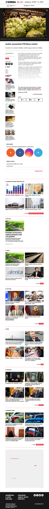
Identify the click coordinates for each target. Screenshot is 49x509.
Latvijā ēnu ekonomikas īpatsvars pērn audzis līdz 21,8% (10, 99)
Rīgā (7, 329)
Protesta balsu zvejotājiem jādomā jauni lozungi (33, 303)
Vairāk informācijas (37, 94)
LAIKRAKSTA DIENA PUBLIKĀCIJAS (15, 181)
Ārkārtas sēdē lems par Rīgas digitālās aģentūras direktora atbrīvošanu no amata (34, 344)
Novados (8, 369)
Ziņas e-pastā (23, 497)
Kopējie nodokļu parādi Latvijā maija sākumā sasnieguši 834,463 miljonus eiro (9, 111)
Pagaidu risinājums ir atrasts (14, 358)
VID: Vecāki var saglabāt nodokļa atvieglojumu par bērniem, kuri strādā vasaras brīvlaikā (9, 124)
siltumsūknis (31, 480)
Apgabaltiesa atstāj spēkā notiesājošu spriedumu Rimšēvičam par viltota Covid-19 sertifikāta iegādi (14, 439)
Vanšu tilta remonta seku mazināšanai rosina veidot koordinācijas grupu (14, 343)
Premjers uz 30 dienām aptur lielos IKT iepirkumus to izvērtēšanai (14, 317)
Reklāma (9, 499)
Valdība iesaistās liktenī (13, 209)
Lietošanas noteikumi (10, 505)
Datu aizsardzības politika (11, 506)
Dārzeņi (6, 72)
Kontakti (21, 499)
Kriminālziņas (10, 410)
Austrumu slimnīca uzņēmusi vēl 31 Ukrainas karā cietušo (13, 279)
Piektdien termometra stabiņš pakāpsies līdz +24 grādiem (13, 235)
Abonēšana (10, 495)
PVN (6, 69)
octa (35, 465)
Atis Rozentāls (9, 53)
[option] (24, 25)
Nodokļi (6, 70)
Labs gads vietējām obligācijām (14, 195)
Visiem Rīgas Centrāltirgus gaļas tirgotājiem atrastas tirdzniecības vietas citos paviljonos (33, 359)
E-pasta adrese (9, 166)
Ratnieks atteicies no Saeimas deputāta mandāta (12, 303)
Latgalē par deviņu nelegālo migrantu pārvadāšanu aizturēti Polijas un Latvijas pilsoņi (33, 384)
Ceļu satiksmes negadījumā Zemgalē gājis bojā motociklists (13, 424)
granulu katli (14, 478)
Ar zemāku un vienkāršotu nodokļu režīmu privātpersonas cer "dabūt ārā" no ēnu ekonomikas (10, 86)
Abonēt (34, 2)
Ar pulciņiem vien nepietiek (13, 383)
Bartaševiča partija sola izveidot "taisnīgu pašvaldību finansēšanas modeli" (33, 400)
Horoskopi (22, 495)
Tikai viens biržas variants (33, 209)
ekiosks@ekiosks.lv (39, 503)
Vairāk (26, 213)
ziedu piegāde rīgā (14, 458)
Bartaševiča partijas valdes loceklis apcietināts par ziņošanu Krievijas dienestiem (34, 439)
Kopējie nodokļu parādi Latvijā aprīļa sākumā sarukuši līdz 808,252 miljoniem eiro (10, 138)
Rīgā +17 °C (12, 5)
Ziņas (7, 58)
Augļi (6, 71)
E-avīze (8, 497)
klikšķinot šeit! (38, 89)
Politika (8, 289)
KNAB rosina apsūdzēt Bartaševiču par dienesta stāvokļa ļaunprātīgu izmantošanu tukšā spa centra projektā (14, 400)
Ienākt (42, 2)
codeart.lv (12, 507)
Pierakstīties (38, 171)
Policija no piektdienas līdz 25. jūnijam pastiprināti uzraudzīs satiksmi (34, 424)
